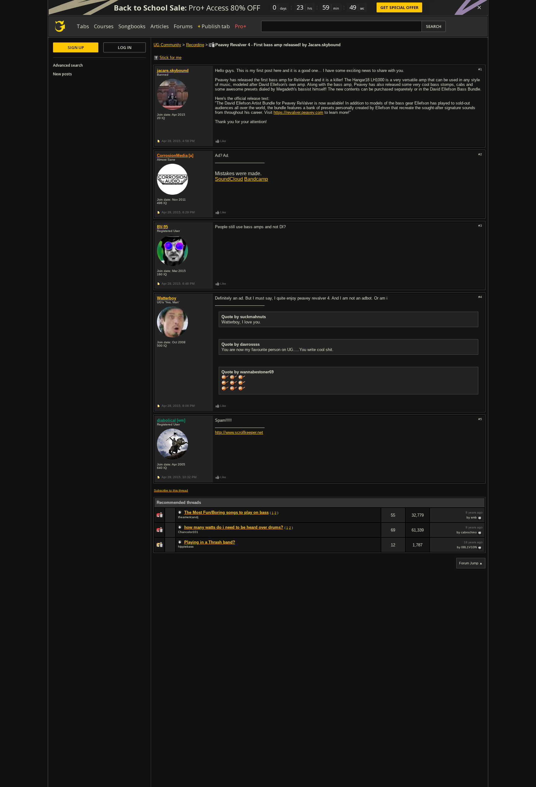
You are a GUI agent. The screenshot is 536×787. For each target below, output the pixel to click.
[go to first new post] (180, 512)
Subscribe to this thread (171, 490)
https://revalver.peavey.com (298, 112)
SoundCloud (229, 179)
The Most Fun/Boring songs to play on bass (226, 512)
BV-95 (162, 227)
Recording (195, 44)
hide (376, 519)
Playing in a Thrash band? (209, 542)
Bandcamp (256, 179)
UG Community (167, 44)
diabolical (166, 420)
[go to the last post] (480, 517)
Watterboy (166, 298)
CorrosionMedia (172, 155)
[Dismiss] (479, 7)
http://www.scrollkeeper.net (239, 432)
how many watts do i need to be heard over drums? (233, 527)
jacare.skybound (173, 70)
